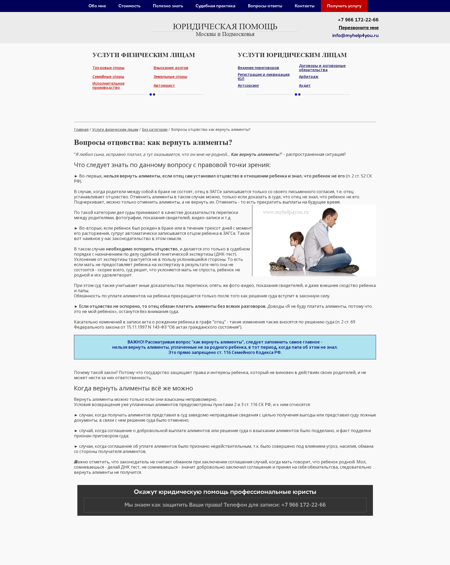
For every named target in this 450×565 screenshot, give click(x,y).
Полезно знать (168, 6)
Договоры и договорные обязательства (322, 68)
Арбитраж (308, 76)
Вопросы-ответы (265, 6)
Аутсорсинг (248, 85)
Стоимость (129, 6)
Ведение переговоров (258, 67)
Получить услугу (344, 6)
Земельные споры (170, 76)
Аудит (305, 85)
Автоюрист (164, 85)
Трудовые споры (108, 67)
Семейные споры (108, 76)
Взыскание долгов (171, 67)
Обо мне (97, 6)
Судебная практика (215, 6)
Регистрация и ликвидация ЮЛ (264, 76)
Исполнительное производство (108, 85)
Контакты (305, 6)
